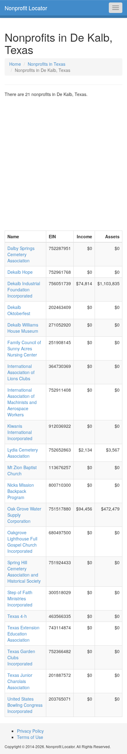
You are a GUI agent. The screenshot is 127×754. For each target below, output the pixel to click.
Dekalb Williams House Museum (22, 328)
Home (15, 64)
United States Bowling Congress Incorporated (25, 705)
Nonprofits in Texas (46, 64)
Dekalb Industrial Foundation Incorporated (23, 289)
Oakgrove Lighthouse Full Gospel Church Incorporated (22, 541)
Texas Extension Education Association (23, 633)
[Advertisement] (63, 163)
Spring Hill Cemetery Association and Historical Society (24, 571)
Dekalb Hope (20, 272)
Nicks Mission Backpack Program (20, 491)
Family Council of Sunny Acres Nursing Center (24, 348)
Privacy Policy (30, 731)
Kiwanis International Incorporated (19, 432)
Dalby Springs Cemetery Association (21, 254)
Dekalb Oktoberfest (18, 310)
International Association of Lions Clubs (21, 372)
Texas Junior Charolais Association (19, 681)
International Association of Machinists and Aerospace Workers (22, 402)
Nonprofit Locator (26, 8)
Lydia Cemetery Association (22, 453)
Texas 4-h (17, 616)
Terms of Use (30, 737)
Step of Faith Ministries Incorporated (19, 598)
